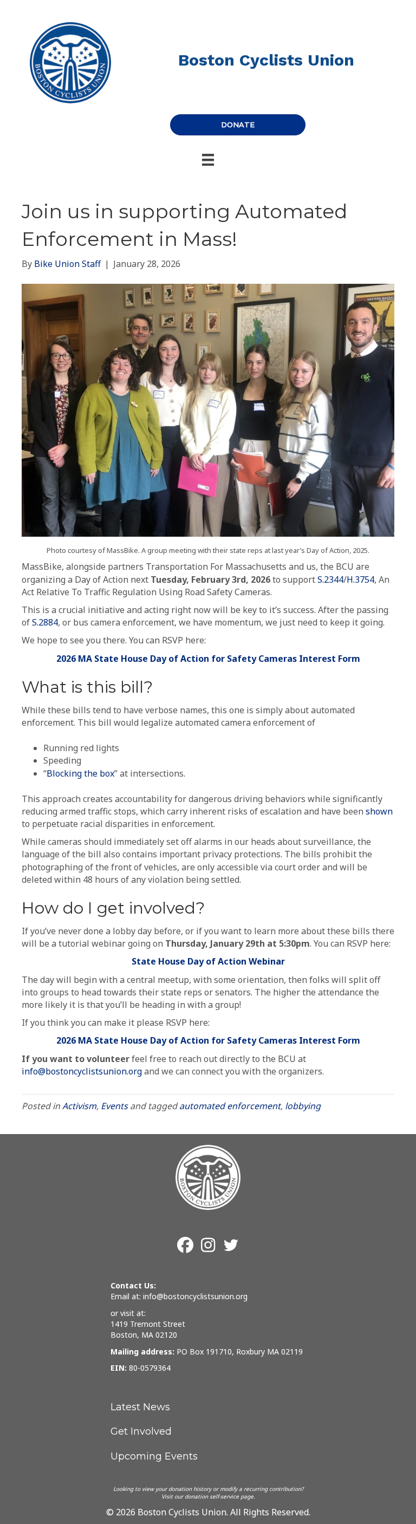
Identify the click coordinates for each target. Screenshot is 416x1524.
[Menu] (208, 159)
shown (379, 811)
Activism (79, 1106)
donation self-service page (219, 1496)
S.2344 (330, 579)
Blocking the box (80, 773)
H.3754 (360, 579)
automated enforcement (230, 1106)
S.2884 (45, 622)
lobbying (303, 1106)
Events (114, 1106)
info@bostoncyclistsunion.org (82, 1071)
